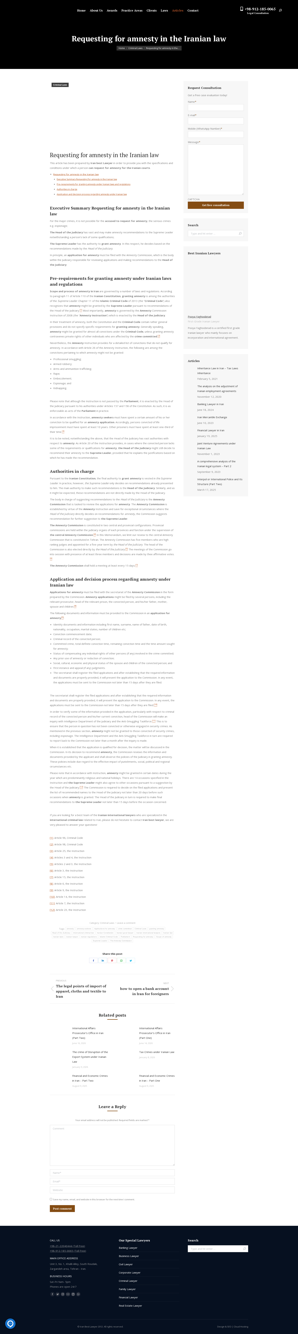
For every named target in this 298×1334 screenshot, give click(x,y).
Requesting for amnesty (143, 937)
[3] (51, 851)
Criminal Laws (60, 85)
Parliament (125, 937)
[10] (52, 896)
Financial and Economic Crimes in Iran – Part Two (90, 1078)
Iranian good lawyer (125, 933)
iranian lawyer (72, 937)
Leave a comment (126, 922)
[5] (51, 864)
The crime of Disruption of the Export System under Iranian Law (90, 1056)
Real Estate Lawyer (130, 1305)
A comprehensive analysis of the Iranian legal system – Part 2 (216, 464)
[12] (52, 910)
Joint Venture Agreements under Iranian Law (216, 446)
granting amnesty (156, 929)
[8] (51, 883)
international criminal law (83, 933)
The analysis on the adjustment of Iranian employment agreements (217, 388)
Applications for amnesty (104, 929)
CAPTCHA (194, 199)
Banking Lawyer (128, 1247)
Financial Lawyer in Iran (210, 430)
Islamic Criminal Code (109, 937)
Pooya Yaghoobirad (199, 316)
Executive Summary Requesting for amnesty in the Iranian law (87, 179)
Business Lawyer (129, 1256)
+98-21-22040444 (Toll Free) (67, 1246)
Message (194, 142)
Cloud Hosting (241, 1326)
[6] (51, 870)
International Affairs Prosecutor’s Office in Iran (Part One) (154, 1033)
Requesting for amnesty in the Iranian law (76, 174)
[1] (51, 837)
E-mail (192, 115)
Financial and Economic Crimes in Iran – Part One (157, 1078)
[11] (52, 903)
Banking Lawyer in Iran (210, 404)
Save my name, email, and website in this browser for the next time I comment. (94, 1199)
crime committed (125, 929)
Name (192, 101)
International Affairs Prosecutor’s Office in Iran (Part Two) (87, 1033)
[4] (51, 857)
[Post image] (59, 1033)
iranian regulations (89, 937)
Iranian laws (58, 937)
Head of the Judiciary (61, 933)
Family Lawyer (127, 1289)
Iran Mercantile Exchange (212, 417)
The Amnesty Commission (121, 941)
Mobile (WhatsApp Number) (205, 128)
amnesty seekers (84, 929)
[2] (51, 844)
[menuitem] (81, 10)
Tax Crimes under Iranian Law (156, 1052)
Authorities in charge (67, 189)
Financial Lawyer (128, 1297)
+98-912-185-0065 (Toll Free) (68, 1250)
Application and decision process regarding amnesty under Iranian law (92, 194)
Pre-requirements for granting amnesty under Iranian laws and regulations (93, 184)
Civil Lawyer (126, 1264)
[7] (51, 877)
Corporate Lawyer (130, 1272)
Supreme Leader (100, 941)
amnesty (70, 929)
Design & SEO (224, 1326)
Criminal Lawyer (128, 1280)
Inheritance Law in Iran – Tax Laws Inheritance (217, 370)
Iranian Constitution (105, 933)
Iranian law (167, 933)
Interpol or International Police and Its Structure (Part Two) (219, 481)
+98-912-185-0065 (260, 9)
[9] (51, 890)
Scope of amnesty (164, 937)
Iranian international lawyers (148, 933)
